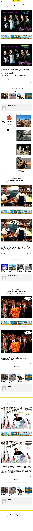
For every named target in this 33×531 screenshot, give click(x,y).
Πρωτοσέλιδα (17, 289)
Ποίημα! (10, 271)
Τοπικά (20, 289)
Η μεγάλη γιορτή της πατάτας (21, 128)
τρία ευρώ (20, 259)
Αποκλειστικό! (3, 381)
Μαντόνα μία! (18, 157)
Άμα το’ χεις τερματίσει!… (11, 101)
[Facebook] (25, 83)
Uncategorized (15, 178)
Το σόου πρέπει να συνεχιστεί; (27, 101)
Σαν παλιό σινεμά (19, 271)
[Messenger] (28, 83)
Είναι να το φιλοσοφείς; (20, 381)
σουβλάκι (16, 259)
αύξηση (12, 259)
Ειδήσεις (19, 178)
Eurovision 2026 (4, 271)
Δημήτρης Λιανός (12, 88)
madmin (11, 182)
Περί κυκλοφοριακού (28, 271)
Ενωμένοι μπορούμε (19, 88)
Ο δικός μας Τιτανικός (20, 171)
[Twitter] (31, 83)
